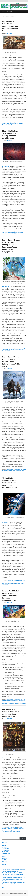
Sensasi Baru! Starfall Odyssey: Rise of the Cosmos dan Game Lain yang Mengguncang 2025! (10, 595)
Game (12, 232)
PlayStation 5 (10, 583)
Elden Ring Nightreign (9, 702)
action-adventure (18, 122)
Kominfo (11, 582)
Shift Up (22, 583)
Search (3, 835)
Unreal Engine (15, 233)
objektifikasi (4, 583)
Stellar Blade (5, 584)
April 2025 (4, 861)
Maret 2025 (4, 863)
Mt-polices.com (5, 55)
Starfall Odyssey (14, 703)
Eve (24, 580)
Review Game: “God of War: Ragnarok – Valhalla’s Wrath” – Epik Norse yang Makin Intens (11, 361)
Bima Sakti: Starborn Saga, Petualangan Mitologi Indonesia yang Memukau (10, 134)
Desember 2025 (5, 848)
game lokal (16, 232)
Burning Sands (5, 349)
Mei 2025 (4, 859)
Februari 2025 (5, 864)
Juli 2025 (4, 856)
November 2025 (5, 850)
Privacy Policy (10, 11)
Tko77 (3, 887)
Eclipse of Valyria (5, 123)
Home (3, 11)
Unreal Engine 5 (22, 703)
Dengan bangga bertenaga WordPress (18, 893)
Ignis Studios (5, 830)
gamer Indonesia (5, 582)
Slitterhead (9, 831)
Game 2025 (15, 123)
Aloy (24, 348)
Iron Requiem (11, 830)
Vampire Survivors (16, 831)
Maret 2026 (4, 844)
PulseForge (4, 831)
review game (7, 350)
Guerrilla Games (12, 349)
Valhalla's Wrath (12, 472)
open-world (9, 233)
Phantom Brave (17, 830)
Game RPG (21, 123)
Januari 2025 (5, 866)
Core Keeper (15, 828)
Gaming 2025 (10, 122)
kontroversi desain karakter (20, 582)
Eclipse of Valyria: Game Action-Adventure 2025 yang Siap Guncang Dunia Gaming (10, 26)
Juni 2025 (4, 858)
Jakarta (3, 124)
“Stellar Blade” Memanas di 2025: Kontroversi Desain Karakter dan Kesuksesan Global (9, 483)
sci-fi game (8, 703)
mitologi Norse (12, 470)
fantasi (11, 123)
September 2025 (6, 853)
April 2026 (4, 842)
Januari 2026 (5, 847)
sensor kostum (17, 583)
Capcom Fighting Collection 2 (11, 700)
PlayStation (8, 124)
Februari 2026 (5, 845)
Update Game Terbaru (12, 827)
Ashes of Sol (9, 828)
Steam (12, 124)
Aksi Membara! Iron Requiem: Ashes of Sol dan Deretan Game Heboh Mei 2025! (10, 713)
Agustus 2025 (5, 855)
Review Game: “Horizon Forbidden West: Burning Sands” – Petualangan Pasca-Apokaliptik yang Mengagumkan (11, 246)
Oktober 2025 (5, 851)
